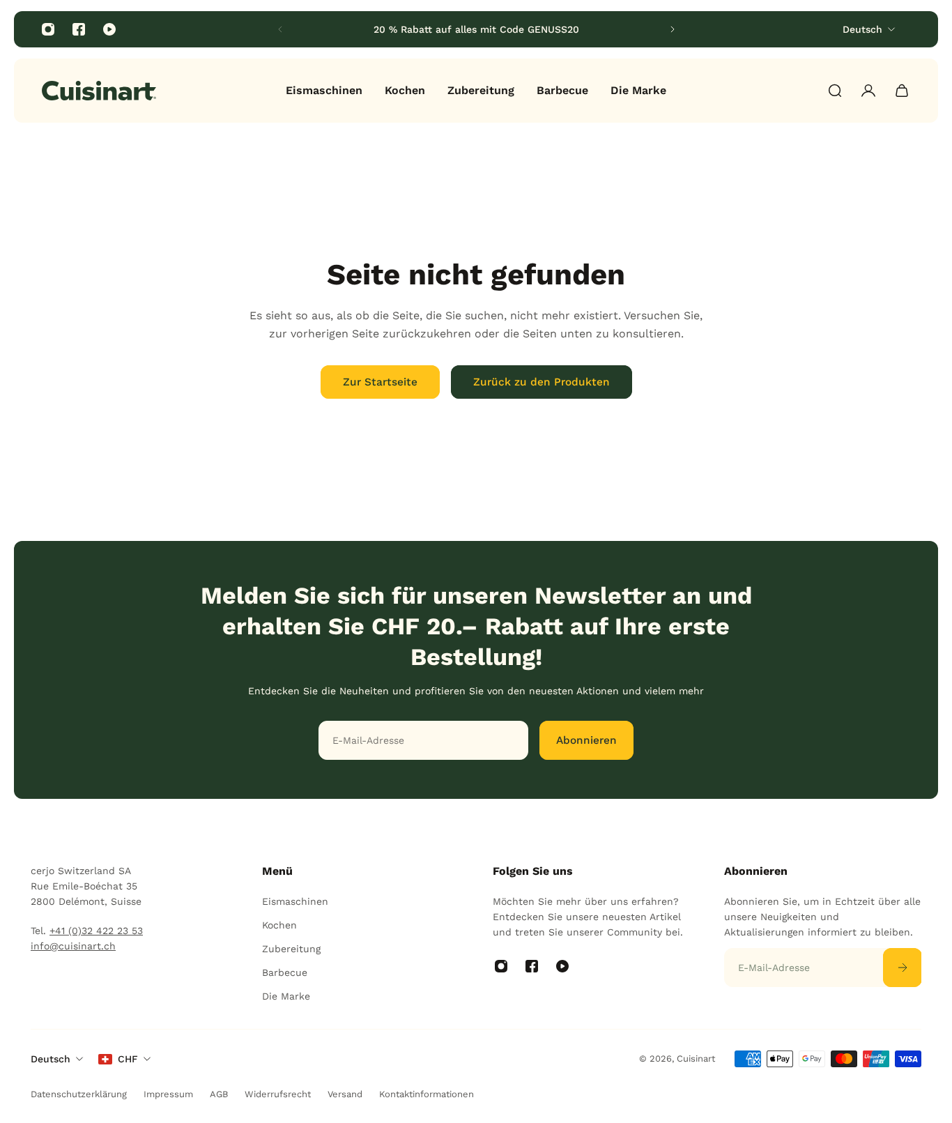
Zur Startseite (380, 382)
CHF (128, 1058)
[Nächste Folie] (673, 29)
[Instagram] (48, 29)
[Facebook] (78, 29)
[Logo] (99, 91)
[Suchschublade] (835, 90)
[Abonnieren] (901, 967)
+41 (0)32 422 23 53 (96, 930)
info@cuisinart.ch (73, 946)
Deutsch (50, 1058)
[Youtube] (109, 29)
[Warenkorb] (902, 90)
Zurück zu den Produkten (541, 382)
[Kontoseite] (868, 90)
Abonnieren (586, 740)
